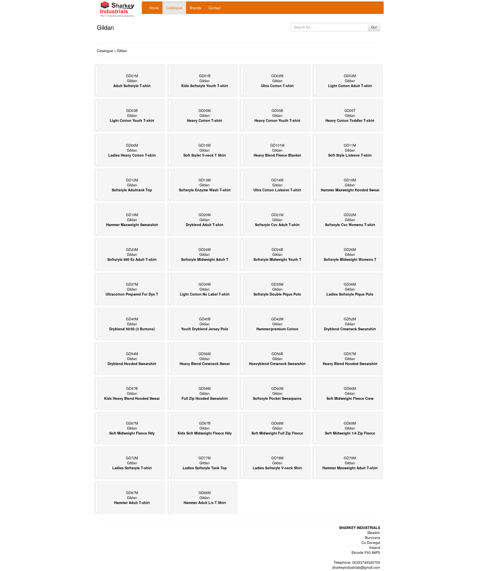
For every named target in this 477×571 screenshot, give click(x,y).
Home (154, 7)
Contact (214, 7)
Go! (374, 27)
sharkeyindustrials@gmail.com (356, 567)
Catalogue (174, 7)
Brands (195, 7)
